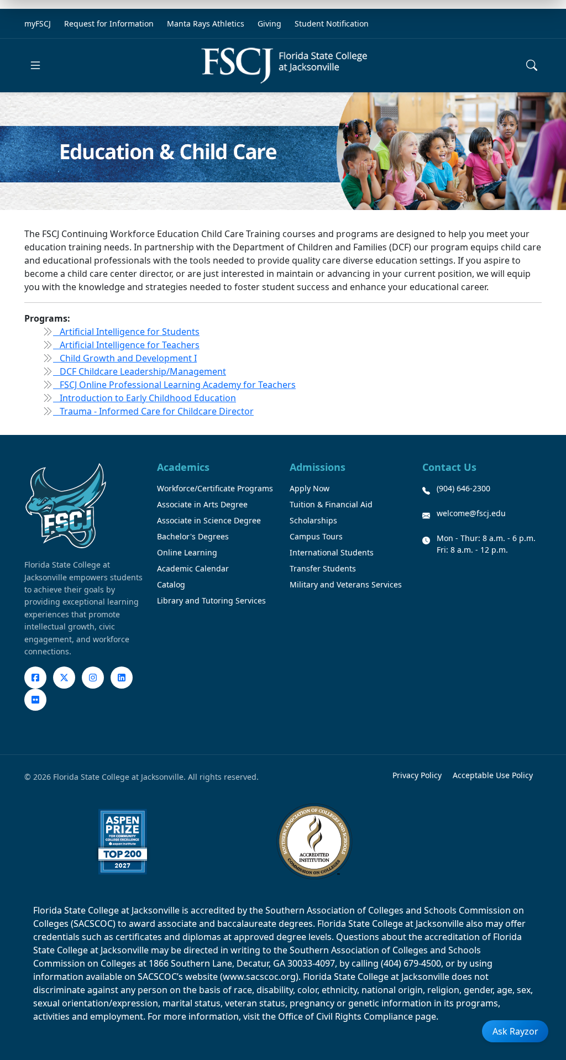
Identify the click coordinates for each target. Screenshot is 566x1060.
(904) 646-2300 (463, 488)
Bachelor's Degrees (193, 536)
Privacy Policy (417, 775)
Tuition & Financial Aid (331, 504)
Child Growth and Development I (125, 358)
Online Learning (187, 552)
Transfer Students (323, 568)
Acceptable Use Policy (493, 775)
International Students (332, 552)
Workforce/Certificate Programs (215, 488)
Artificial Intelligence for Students (126, 332)
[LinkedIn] (122, 678)
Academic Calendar (193, 568)
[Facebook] (35, 678)
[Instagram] (93, 678)
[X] (64, 678)
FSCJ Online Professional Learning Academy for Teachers (174, 385)
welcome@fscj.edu (471, 513)
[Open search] (532, 65)
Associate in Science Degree (209, 520)
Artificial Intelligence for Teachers (126, 345)
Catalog (171, 584)
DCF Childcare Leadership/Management (139, 371)
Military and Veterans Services (346, 584)
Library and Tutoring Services (211, 600)
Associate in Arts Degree (202, 504)
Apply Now (309, 488)
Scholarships (313, 520)
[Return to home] (284, 65)
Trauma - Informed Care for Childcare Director (153, 411)
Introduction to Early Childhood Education (144, 398)
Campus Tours (316, 536)
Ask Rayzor (515, 1031)
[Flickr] (35, 700)
